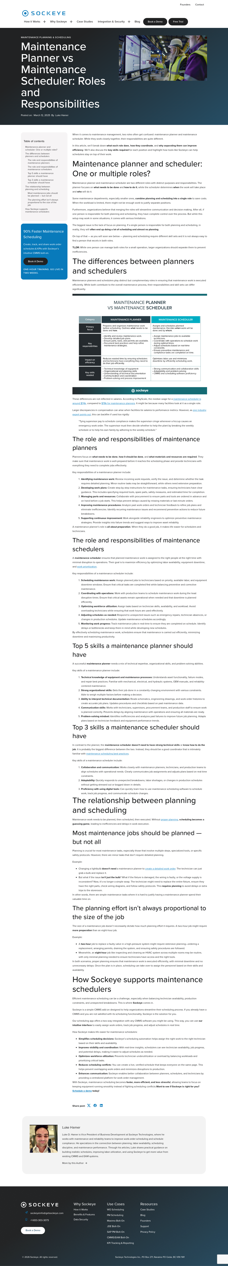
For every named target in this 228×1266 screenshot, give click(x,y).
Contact (199, 4)
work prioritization (87, 566)
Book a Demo (155, 21)
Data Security (81, 1219)
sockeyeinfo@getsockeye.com (46, 1213)
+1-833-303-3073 (39, 1220)
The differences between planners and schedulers (37, 155)
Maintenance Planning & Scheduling (46, 37)
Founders (185, 4)
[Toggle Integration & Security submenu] (129, 21)
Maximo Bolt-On (116, 1220)
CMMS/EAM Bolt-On (118, 1237)
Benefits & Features (84, 1214)
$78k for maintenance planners (118, 403)
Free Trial (178, 21)
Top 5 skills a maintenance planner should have (41, 174)
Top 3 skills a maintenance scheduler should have (41, 181)
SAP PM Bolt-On (116, 1232)
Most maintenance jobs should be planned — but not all (43, 194)
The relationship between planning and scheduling (37, 188)
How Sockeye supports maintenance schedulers (37, 210)
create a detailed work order (160, 868)
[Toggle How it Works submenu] (44, 21)
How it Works (32, 22)
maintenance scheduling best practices (107, 753)
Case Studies (85, 22)
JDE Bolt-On (113, 1226)
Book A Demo (35, 261)
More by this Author (73, 1163)
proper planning (169, 819)
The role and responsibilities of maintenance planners (43, 161)
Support (144, 1226)
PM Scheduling (115, 1215)
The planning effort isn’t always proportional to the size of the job (43, 203)
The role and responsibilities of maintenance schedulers (43, 168)
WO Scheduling (115, 1209)
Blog (137, 22)
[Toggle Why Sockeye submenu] (71, 21)
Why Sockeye (58, 22)
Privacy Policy (147, 1232)
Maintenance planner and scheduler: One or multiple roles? (41, 148)
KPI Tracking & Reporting (120, 1243)
